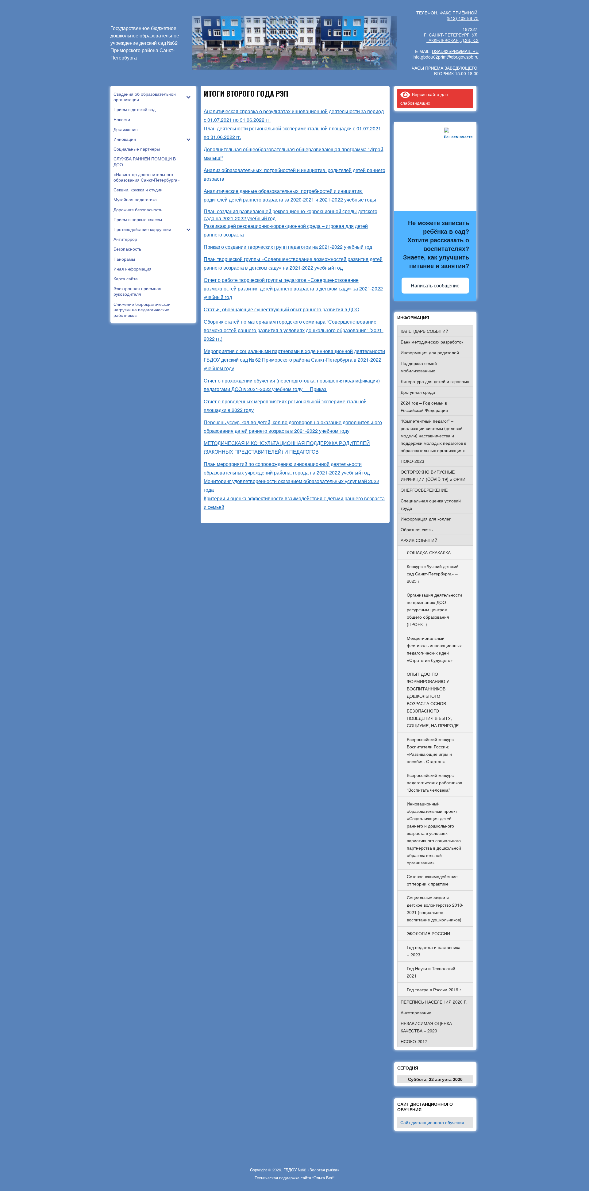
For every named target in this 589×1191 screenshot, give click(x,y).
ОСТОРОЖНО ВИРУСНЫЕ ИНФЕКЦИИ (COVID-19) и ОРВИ (433, 475)
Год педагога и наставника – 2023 (433, 951)
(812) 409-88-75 (463, 18)
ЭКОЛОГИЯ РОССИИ (428, 933)
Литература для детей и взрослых (435, 381)
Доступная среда (418, 392)
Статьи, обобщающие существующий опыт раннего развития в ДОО (281, 309)
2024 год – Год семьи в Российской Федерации (424, 406)
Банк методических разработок (432, 342)
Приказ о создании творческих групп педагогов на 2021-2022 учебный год (288, 246)
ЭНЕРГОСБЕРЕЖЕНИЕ (424, 490)
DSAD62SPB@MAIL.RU (455, 51)
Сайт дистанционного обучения (432, 1122)
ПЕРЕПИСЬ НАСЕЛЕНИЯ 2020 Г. (434, 1002)
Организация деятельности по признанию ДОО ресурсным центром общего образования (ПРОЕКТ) (434, 609)
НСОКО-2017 (414, 1041)
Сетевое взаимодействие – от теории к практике (434, 880)
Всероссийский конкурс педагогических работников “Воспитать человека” (434, 782)
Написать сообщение (435, 285)
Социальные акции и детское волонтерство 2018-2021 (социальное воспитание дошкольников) (435, 908)
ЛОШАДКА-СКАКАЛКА (429, 552)
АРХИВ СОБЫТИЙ (419, 540)
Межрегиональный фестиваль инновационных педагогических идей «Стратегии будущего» (434, 649)
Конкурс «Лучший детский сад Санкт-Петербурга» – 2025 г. (433, 573)
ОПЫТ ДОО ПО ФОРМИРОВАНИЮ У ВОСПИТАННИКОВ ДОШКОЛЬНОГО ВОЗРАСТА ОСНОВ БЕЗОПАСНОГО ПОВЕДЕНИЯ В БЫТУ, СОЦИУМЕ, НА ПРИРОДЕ (433, 699)
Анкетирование (416, 1012)
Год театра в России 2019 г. (434, 989)
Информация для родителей (430, 352)
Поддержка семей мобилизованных (419, 367)
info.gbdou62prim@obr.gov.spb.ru (446, 57)
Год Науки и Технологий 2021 (431, 972)
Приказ (318, 389)
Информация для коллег (426, 519)
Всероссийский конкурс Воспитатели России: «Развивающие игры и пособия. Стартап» (430, 750)
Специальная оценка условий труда (431, 504)
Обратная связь (417, 529)
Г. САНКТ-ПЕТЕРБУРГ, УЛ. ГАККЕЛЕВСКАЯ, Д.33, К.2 (451, 37)
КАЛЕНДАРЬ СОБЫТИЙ (424, 331)
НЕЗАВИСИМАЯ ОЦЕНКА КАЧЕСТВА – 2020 (426, 1027)
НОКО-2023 (412, 461)
